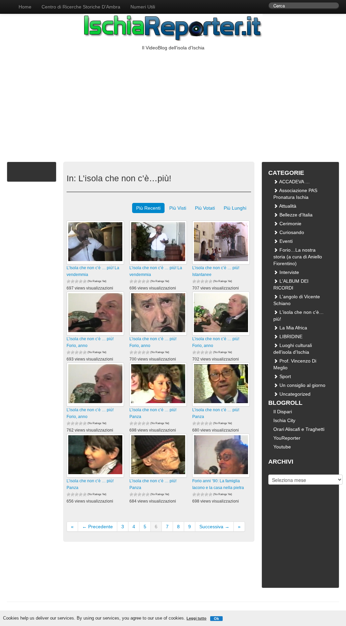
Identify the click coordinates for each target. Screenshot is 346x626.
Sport (284, 376)
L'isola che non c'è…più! (298, 315)
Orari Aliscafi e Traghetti (298, 429)
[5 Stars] (85, 281)
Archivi (275, 469)
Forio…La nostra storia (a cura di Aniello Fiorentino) (297, 256)
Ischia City (284, 420)
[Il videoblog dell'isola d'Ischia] (7, 3)
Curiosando (291, 232)
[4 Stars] (81, 281)
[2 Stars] (73, 281)
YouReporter (286, 438)
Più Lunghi (235, 208)
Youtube (282, 446)
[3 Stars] (77, 281)
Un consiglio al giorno (301, 385)
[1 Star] (69, 281)
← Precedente (97, 526)
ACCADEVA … (294, 181)
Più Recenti (148, 208)
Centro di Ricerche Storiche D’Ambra (81, 6)
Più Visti (177, 208)
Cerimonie (289, 223)
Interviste (288, 272)
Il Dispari (282, 411)
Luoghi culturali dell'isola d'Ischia (292, 349)
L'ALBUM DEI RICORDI (290, 284)
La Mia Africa (292, 327)
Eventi (285, 241)
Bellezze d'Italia (295, 214)
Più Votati (205, 208)
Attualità (287, 206)
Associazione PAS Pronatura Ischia (295, 194)
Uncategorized (294, 394)
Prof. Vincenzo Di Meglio (294, 364)
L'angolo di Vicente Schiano (296, 300)
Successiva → (214, 526)
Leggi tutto (196, 618)
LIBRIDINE (290, 336)
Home (25, 6)
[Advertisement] (173, 101)
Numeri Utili (142, 6)
